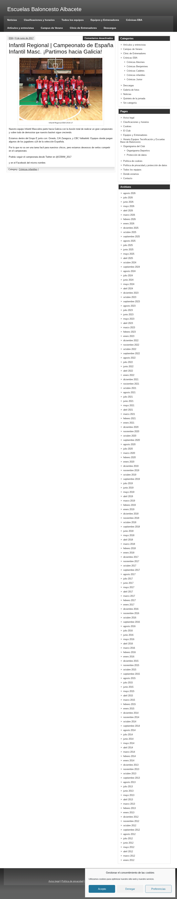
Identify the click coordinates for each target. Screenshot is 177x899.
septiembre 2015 (131, 674)
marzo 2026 (129, 215)
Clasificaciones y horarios (39, 20)
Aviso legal (128, 117)
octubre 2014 (129, 721)
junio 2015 (128, 687)
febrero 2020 (129, 457)
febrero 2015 (129, 704)
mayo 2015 (128, 691)
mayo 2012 (128, 847)
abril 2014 (128, 747)
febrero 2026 (129, 219)
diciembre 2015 (130, 661)
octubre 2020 (129, 435)
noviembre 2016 (131, 613)
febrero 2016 (129, 652)
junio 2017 (128, 583)
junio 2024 (128, 280)
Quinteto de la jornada (134, 98)
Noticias (12, 20)
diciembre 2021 (130, 379)
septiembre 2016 (131, 622)
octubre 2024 (129, 262)
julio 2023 (128, 310)
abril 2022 (128, 370)
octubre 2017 (129, 565)
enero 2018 (128, 552)
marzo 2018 (129, 544)
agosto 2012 (129, 834)
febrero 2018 (129, 548)
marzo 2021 (129, 414)
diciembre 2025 (130, 228)
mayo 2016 (128, 639)
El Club (127, 130)
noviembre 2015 (131, 665)
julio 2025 (128, 245)
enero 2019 (128, 509)
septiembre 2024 (131, 267)
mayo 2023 (128, 319)
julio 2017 (128, 578)
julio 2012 (128, 838)
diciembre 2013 (130, 765)
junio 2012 (128, 842)
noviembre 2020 (131, 431)
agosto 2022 (129, 357)
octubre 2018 (129, 522)
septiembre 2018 (131, 526)
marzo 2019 (129, 500)
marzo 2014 (129, 752)
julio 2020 (128, 448)
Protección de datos (137, 155)
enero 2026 (128, 223)
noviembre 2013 (131, 769)
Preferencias (158, 888)
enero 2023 (128, 336)
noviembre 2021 (131, 383)
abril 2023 (128, 323)
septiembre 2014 (131, 726)
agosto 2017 (129, 574)
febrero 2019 (129, 505)
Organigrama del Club (134, 146)
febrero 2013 (129, 808)
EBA (11, 38)
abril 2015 (128, 695)
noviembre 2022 (131, 344)
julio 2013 (128, 786)
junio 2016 (128, 635)
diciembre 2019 (130, 466)
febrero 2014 (129, 756)
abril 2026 (128, 210)
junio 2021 (128, 401)
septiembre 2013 (131, 778)
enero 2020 (128, 461)
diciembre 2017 (130, 557)
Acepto (102, 888)
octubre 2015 (129, 669)
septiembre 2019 (131, 479)
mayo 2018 (128, 535)
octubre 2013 (129, 773)
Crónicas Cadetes (136, 70)
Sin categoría (130, 103)
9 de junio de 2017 (24, 38)
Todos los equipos (73, 20)
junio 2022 (128, 366)
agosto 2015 (129, 678)
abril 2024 (128, 288)
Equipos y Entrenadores (105, 20)
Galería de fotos (131, 90)
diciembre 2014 (130, 713)
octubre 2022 (129, 349)
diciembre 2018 (130, 513)
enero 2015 (128, 708)
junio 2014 (128, 739)
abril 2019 (128, 496)
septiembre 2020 (131, 440)
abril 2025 (128, 258)
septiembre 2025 (131, 236)
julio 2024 (128, 275)
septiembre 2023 (131, 301)
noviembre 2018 (131, 518)
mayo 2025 (128, 254)
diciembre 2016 (130, 609)
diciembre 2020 (130, 427)
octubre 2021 (129, 388)
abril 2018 (128, 539)
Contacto (127, 178)
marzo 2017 (129, 596)
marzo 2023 (129, 327)
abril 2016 (128, 643)
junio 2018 (128, 531)
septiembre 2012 (131, 830)
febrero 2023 (129, 331)
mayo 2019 (128, 492)
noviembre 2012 (131, 821)
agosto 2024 (129, 271)
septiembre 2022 (131, 353)
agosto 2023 (129, 306)
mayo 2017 (128, 587)
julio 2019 (128, 483)
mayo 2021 (128, 405)
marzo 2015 (129, 700)
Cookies (127, 126)
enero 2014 (128, 760)
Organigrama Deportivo (138, 150)
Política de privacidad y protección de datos (145, 165)
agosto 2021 (129, 392)
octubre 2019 (129, 474)
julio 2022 (128, 362)
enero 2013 (128, 812)
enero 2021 (128, 422)
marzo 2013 (129, 804)
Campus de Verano (52, 28)
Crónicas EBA (134, 20)
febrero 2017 (129, 600)
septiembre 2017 (131, 570)
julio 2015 (128, 682)
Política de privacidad (72, 881)
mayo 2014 (128, 743)
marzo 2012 (129, 855)
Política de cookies (132, 161)
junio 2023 (128, 314)
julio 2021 (128, 396)
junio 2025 (128, 249)
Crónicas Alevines (136, 62)
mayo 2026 (128, 206)
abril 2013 (128, 799)
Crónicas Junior (134, 79)
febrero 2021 (129, 418)
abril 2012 (128, 851)
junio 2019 (128, 487)
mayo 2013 (128, 795)
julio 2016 (128, 630)
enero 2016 (128, 656)
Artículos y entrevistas (20, 28)
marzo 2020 (129, 453)
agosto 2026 (129, 193)
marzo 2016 (129, 648)
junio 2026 (128, 202)
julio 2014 (128, 734)
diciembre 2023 (130, 293)
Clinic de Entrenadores (83, 28)
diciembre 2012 (130, 817)
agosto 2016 (129, 626)
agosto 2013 (129, 782)
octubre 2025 (129, 232)
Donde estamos (131, 174)
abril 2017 (128, 591)
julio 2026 (128, 197)
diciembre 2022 (130, 340)
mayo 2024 (128, 284)
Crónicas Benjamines (137, 66)
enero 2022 (128, 375)
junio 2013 (128, 791)
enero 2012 (128, 860)
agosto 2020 (129, 444)
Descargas (110, 28)
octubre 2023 (129, 297)
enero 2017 (128, 604)
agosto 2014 (129, 730)
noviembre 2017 (131, 561)
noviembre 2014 (131, 717)
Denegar (130, 888)
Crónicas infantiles (28, 169)
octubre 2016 (129, 617)
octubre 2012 (129, 825)
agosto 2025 (129, 241)
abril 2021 (128, 409)
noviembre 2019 (131, 470)
